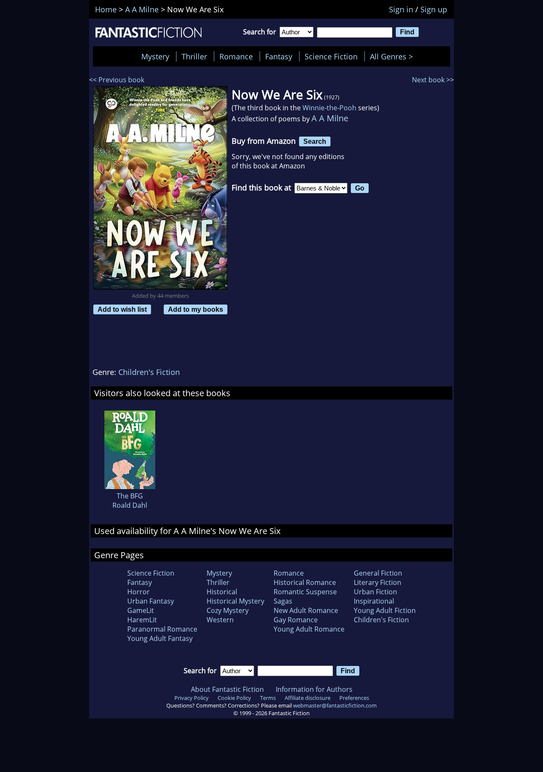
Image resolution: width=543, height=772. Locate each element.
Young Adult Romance (309, 629)
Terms (268, 698)
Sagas (283, 601)
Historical (222, 591)
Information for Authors (314, 689)
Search (314, 141)
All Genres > (393, 56)
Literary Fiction (377, 582)
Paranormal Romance (162, 629)
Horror (138, 591)
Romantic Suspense (305, 591)
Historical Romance (305, 582)
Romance (236, 56)
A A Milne (329, 118)
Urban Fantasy (150, 601)
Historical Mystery (235, 601)
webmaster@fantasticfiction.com (335, 705)
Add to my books (195, 309)
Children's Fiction (149, 372)
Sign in (401, 9)
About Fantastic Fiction (227, 689)
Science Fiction (331, 56)
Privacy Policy (191, 698)
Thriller (194, 56)
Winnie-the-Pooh (329, 107)
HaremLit (142, 619)
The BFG (130, 496)
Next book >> (433, 79)
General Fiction (378, 573)
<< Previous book (116, 79)
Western (220, 619)
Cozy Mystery (228, 610)
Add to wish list (122, 309)
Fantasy (278, 56)
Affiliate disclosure (307, 698)
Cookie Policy (234, 698)
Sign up (433, 9)
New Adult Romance (306, 610)
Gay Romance (296, 619)
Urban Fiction (375, 591)
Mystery (155, 56)
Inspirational (374, 601)
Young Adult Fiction (385, 610)
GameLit (140, 610)
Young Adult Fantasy (160, 638)
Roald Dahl (129, 505)
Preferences (354, 698)
